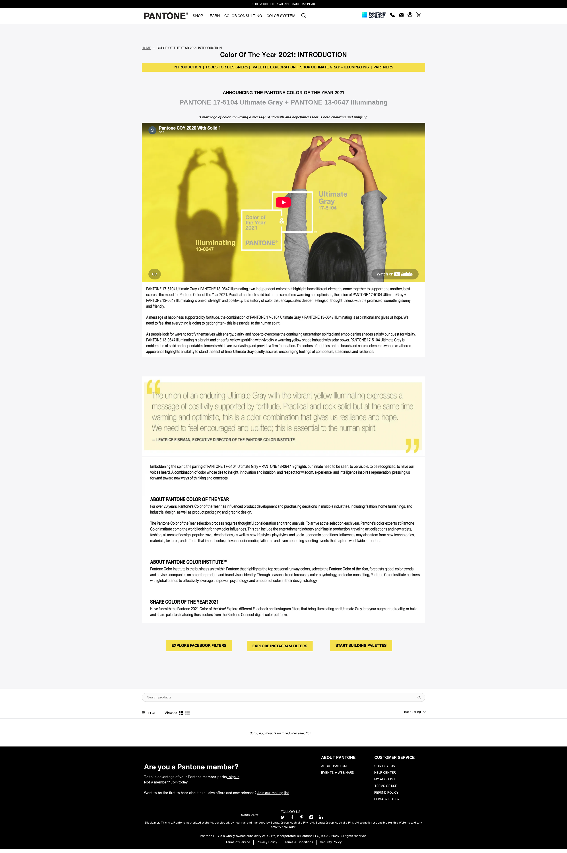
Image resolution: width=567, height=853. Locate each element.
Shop (198, 15)
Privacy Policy (387, 799)
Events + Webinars (337, 772)
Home (146, 48)
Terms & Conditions (298, 842)
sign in (233, 776)
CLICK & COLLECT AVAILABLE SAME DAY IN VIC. (284, 4)
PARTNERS (383, 67)
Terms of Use (385, 785)
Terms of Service (237, 842)
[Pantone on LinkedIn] (321, 818)
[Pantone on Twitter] (283, 818)
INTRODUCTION (187, 67)
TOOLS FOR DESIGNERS (226, 67)
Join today (179, 782)
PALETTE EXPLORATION (275, 67)
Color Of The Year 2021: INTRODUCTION (189, 48)
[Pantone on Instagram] (311, 818)
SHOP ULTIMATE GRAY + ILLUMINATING (334, 67)
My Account (384, 779)
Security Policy (331, 842)
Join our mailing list (273, 792)
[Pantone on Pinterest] (302, 818)
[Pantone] (166, 15)
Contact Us (384, 766)
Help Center (385, 772)
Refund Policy (386, 792)
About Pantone (334, 766)
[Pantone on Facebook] (292, 818)
